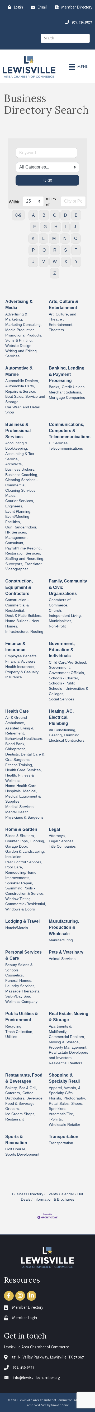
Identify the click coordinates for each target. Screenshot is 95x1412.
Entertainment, (61, 325)
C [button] (54, 215)
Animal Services (62, 959)
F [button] (34, 226)
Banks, (54, 387)
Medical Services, (20, 807)
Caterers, (13, 1093)
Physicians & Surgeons (24, 817)
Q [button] (44, 250)
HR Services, (16, 532)
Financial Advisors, (20, 661)
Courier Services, (19, 501)
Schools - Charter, (64, 678)
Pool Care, (14, 867)
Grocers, (12, 1109)
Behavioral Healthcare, (24, 739)
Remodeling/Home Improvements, (20, 875)
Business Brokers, (20, 469)
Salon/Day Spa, (18, 996)
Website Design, (18, 346)
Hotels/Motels (16, 928)
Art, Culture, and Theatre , (62, 317)
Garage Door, (16, 846)
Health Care (17, 711)
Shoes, (77, 1104)
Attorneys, (57, 836)
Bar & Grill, (28, 1088)
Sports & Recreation (16, 1139)
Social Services (61, 699)
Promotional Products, (23, 335)
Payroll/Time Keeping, (23, 548)
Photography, (75, 1098)
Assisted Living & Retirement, (19, 731)
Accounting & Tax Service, (19, 456)
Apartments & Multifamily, (60, 1029)
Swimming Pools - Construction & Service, (24, 891)
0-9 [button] (18, 215)
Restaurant (14, 1119)
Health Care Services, (23, 770)
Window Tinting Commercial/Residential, (25, 901)
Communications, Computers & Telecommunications (70, 430)
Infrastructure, (17, 632)
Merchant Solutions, (65, 392)
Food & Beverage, (20, 1104)
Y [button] (76, 261)
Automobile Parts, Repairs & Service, (20, 388)
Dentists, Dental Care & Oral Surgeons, (24, 757)
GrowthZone (60, 1405)
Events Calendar (60, 1194)
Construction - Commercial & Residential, (17, 605)
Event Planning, (18, 512)
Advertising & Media (19, 304)
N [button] (64, 238)
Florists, (55, 1098)
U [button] (33, 261)
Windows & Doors (20, 909)
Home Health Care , (22, 786)
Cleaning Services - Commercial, (21, 482)
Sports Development (22, 1154)
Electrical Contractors (66, 740)
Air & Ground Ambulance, (16, 720)
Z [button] (54, 273)
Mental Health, (17, 812)
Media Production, (20, 330)
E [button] (76, 215)
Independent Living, (65, 616)
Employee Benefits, (21, 656)
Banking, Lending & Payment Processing (66, 374)
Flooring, (37, 841)
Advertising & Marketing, (16, 317)
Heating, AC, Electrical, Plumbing (61, 717)
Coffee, (28, 1093)
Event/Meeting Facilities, (17, 519)
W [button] (55, 261)
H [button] (56, 226)
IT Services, (59, 443)
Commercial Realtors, (67, 1037)
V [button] (43, 261)
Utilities (11, 1037)
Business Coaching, (21, 475)
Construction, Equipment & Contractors (19, 587)
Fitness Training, (19, 765)
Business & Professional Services (18, 430)
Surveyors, (14, 564)
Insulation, (13, 857)
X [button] (65, 261)
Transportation (63, 1136)
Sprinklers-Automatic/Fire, (61, 1111)
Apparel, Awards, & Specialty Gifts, (64, 1090)
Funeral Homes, (18, 981)
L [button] (43, 238)
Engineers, (14, 506)
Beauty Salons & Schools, (19, 967)
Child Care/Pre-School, (68, 662)
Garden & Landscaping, (25, 851)
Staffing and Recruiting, (24, 559)
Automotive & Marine (19, 371)
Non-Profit (57, 626)
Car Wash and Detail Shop (22, 409)
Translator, (33, 564)
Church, (55, 611)
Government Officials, (67, 673)
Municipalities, (60, 621)
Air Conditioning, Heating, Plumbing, (64, 732)
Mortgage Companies (67, 398)
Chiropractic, (15, 749)
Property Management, (68, 1047)
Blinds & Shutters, (20, 836)
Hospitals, (13, 791)
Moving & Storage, (64, 1042)
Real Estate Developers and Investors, (68, 1055)
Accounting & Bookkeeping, (16, 445)
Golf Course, (15, 1149)
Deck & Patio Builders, (23, 616)
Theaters (56, 330)
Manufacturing (61, 940)
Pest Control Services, (23, 862)
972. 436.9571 (23, 1367)
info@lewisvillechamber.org (36, 1378)
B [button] (43, 215)
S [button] (65, 250)
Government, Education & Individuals (62, 649)
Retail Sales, (59, 1104)
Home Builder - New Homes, (22, 623)
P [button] (33, 250)
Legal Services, (61, 841)
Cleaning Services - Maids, (21, 493)
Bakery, (11, 1088)
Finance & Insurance (15, 646)
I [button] (65, 226)
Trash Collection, (19, 1032)
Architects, (14, 464)
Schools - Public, (63, 683)
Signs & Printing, (19, 340)
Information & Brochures (54, 1199)
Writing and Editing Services (21, 353)
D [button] (65, 215)
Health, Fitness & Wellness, (19, 778)
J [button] (75, 226)
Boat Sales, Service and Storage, (25, 399)
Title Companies (62, 846)
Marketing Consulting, (23, 325)
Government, (60, 668)
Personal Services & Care (23, 955)
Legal (54, 829)
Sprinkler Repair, (19, 883)
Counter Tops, (17, 841)
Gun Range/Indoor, (21, 527)
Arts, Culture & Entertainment (63, 304)
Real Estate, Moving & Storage (68, 1016)
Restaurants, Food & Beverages (23, 1078)
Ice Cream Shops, (20, 1114)
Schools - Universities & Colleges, (68, 691)
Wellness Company (21, 1002)
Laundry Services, (20, 986)
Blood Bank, (15, 744)
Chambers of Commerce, (59, 602)
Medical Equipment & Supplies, (23, 799)
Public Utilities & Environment (21, 1016)
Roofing (36, 632)
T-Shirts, (56, 1119)
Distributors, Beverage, (24, 1098)
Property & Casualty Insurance (22, 674)
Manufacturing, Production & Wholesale (64, 927)
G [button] (45, 226)
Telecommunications (66, 448)
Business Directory (27, 1194)
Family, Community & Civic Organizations (68, 587)
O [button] (75, 238)
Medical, (30, 791)
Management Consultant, (16, 540)
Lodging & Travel (22, 921)
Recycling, (13, 1026)
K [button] (33, 238)
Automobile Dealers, (22, 381)
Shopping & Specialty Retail (64, 1078)
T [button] (76, 250)
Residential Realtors (65, 1063)
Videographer (16, 569)
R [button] (54, 250)
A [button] (33, 215)
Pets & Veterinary (66, 952)
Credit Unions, (74, 387)
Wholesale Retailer (64, 1125)
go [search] (50, 180)
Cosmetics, (14, 975)
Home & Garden (21, 829)
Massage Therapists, (22, 991)
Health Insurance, (20, 667)
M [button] (54, 238)
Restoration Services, (23, 553)
